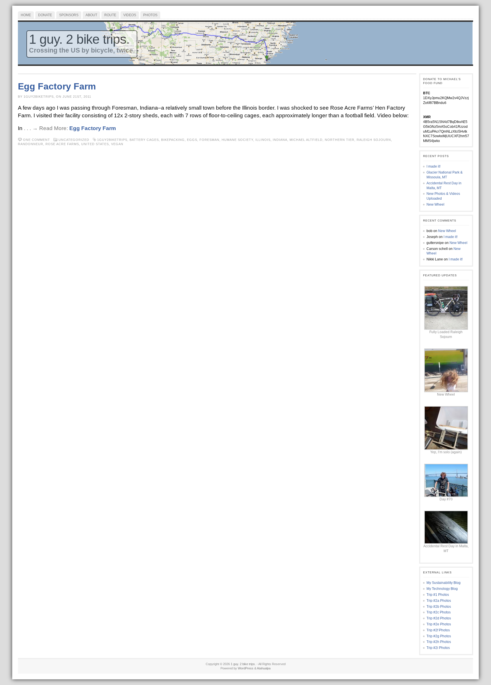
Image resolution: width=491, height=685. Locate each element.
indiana (280, 139)
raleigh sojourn (374, 139)
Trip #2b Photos (438, 607)
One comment (36, 139)
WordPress (245, 668)
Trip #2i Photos (438, 648)
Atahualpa (264, 668)
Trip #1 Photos (437, 595)
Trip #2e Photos (438, 624)
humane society (237, 139)
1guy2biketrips (112, 139)
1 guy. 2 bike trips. (79, 39)
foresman (209, 139)
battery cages (144, 139)
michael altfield (306, 139)
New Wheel (435, 204)
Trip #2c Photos (438, 612)
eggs (192, 139)
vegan (117, 144)
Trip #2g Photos (438, 636)
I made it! (433, 166)
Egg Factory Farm (57, 86)
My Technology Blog (442, 589)
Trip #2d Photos (438, 618)
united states (95, 144)
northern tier (339, 139)
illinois (263, 139)
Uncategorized (74, 139)
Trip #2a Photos (438, 601)
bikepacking (173, 139)
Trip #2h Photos (438, 642)
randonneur (30, 144)
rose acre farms (62, 144)
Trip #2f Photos (438, 630)
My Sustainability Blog (443, 583)
